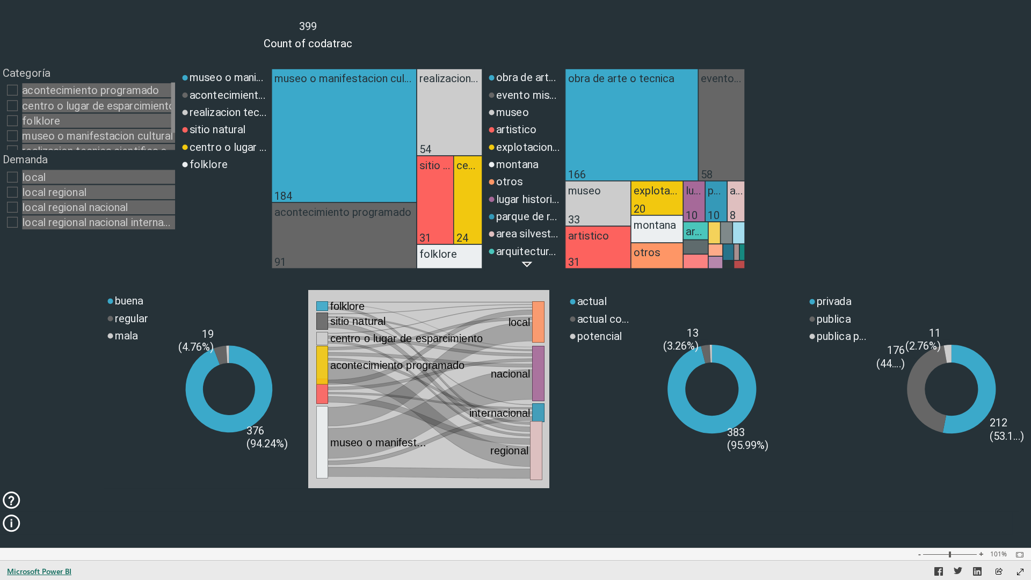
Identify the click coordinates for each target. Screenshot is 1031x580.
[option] (223, 77)
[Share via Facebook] (938, 573)
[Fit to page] (1017, 554)
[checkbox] (89, 89)
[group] (308, 33)
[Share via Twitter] (958, 573)
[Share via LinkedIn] (977, 573)
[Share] (998, 572)
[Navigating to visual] (429, 389)
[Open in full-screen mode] (1020, 572)
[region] (515, 271)
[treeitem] (344, 135)
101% (998, 554)
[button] (527, 264)
